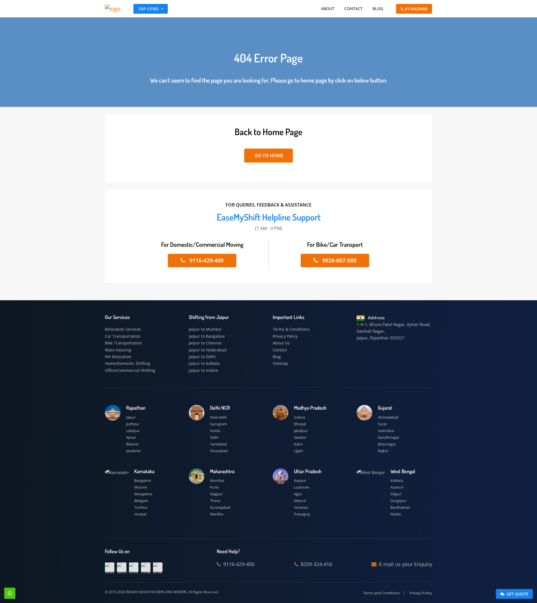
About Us (281, 343)
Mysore (140, 487)
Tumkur (140, 507)
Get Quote (516, 594)
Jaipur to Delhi (202, 356)
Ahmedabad (388, 417)
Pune (214, 487)
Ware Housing (118, 350)
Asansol (396, 487)
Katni (298, 444)
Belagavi (141, 500)
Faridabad (218, 444)
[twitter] (121, 567)
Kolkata (396, 480)
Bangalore (142, 480)
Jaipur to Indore (203, 370)
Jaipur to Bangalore (207, 336)
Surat (382, 423)
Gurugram (218, 423)
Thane (215, 500)
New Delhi (218, 417)
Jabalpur (301, 430)
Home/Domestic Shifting (127, 363)
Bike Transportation (123, 343)
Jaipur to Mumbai (205, 329)
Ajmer (131, 437)
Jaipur (131, 417)
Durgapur (398, 500)
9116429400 (415, 8)
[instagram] (145, 567)
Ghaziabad (219, 450)
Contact (353, 8)
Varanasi (301, 507)
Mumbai (217, 480)
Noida (215, 430)
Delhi (214, 437)
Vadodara (386, 430)
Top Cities (148, 8)
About (327, 8)
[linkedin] (133, 567)
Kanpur (300, 480)
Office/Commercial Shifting (130, 370)
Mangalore (143, 493)
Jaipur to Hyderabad (208, 350)
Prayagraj (302, 514)
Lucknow (301, 487)
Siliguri (395, 493)
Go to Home (268, 155)
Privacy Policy (285, 336)
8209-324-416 (315, 564)
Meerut (300, 500)
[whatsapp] (157, 567)
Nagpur (216, 493)
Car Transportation (122, 336)
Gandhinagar (388, 437)
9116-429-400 (205, 260)
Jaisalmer (133, 450)
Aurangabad (220, 507)
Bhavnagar (387, 444)
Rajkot (383, 450)
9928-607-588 (338, 260)
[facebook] (109, 567)
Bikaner (132, 444)
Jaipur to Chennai (205, 343)
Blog (378, 8)
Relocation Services (123, 329)
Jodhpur (133, 423)
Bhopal (300, 423)
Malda (395, 514)
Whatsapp (9, 593)
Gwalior (300, 437)
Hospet (140, 514)
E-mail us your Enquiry (405, 564)
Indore (299, 417)
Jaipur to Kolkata (204, 363)
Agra (298, 493)
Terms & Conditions (291, 329)
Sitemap (280, 363)
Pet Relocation (118, 356)
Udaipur (133, 430)
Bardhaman (400, 507)
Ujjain (298, 450)
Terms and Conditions (381, 593)
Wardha (216, 514)
